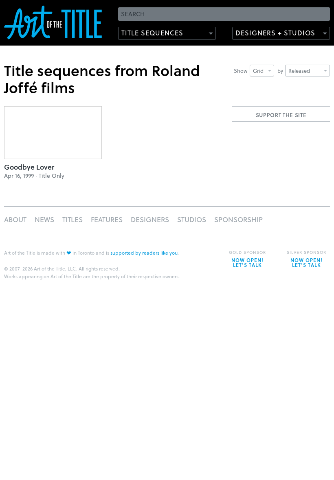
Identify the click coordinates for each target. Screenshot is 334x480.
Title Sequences (152, 32)
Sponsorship (238, 219)
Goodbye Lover (29, 167)
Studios (191, 219)
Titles (72, 219)
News (44, 219)
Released (299, 70)
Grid (258, 70)
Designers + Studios (275, 32)
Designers (150, 219)
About (15, 219)
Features (107, 219)
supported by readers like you (144, 252)
